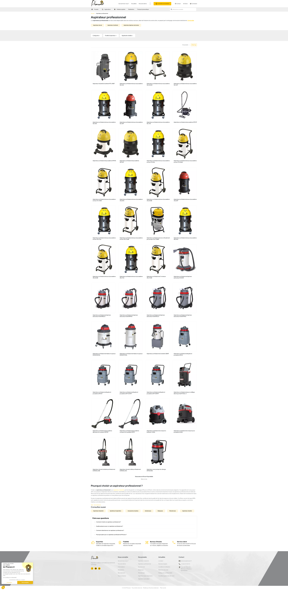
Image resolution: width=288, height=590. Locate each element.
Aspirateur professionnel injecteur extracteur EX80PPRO (183, 315)
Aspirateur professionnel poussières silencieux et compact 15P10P (102, 431)
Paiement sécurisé (163, 570)
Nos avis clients (143, 3)
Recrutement (121, 573)
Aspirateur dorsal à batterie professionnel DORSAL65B (104, 470)
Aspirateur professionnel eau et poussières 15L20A (131, 84)
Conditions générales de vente (166, 576)
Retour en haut (144, 479)
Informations (121, 567)
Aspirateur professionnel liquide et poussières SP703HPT (129, 392)
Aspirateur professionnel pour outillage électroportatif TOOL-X (184, 392)
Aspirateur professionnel (144, 564)
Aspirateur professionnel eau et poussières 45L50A (185, 238)
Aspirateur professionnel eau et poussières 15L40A (104, 122)
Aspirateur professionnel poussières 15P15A (104, 160)
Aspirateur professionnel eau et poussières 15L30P (185, 84)
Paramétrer (9, 582)
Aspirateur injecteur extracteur (131, 25)
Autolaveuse (148, 511)
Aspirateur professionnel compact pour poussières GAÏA (184, 431)
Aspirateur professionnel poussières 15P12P (185, 122)
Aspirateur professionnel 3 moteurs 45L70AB (156, 277)
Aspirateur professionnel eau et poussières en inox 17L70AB (104, 199)
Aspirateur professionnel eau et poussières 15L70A (158, 122)
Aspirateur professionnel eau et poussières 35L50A (131, 199)
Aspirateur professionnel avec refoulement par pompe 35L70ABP (158, 238)
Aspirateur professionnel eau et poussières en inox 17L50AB (185, 161)
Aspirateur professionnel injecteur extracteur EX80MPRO (129, 315)
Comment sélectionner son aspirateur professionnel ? (110, 530)
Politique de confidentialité (165, 573)
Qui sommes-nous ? (123, 3)
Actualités (133, 3)
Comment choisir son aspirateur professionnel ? (108, 522)
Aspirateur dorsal (97, 25)
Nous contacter (122, 576)
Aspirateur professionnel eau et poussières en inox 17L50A (158, 161)
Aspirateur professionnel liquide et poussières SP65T (102, 392)
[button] (96, 35)
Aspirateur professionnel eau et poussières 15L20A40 (158, 84)
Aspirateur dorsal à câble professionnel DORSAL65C (130, 470)
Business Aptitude (154, 588)
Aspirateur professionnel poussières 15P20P (129, 161)
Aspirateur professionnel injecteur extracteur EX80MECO (102, 315)
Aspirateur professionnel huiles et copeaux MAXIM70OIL (131, 354)
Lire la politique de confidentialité (9, 577)
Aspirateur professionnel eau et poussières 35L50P (185, 199)
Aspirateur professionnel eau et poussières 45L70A (131, 277)
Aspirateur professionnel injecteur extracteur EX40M (183, 277)
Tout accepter (25, 582)
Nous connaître (123, 557)
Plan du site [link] (163, 588)
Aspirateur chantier (187, 511)
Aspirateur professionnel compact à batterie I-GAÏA (156, 431)
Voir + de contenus (96, 505)
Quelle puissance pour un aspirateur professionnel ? (109, 526)
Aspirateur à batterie (113, 25)
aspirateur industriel (119, 490)
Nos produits (142, 557)
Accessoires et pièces (133, 511)
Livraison (160, 561)
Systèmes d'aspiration (115, 511)
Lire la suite (191, 20)
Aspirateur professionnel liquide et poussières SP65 (183, 354)
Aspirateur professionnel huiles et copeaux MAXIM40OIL (104, 354)
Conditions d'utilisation (164, 567)
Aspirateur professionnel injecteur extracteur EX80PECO (156, 315)
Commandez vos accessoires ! (163, 3)
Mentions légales (162, 564)
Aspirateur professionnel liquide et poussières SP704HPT (156, 392)
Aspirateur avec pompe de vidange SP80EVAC (156, 470)
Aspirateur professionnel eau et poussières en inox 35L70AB (131, 238)
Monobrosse (172, 511)
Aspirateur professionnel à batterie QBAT (158, 353)
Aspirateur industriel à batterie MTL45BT (104, 83)
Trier (193, 45)
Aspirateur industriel (98, 511)
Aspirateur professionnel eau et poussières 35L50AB (158, 199)
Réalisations (121, 570)
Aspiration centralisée (143, 579)
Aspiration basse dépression (145, 576)
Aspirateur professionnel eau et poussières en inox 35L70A (104, 238)
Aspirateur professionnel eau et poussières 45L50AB (104, 277)
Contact (181, 557)
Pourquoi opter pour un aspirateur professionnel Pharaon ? (111, 534)
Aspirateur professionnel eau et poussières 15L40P (131, 122)
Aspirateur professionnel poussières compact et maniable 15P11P (129, 431)
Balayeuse (160, 511)
